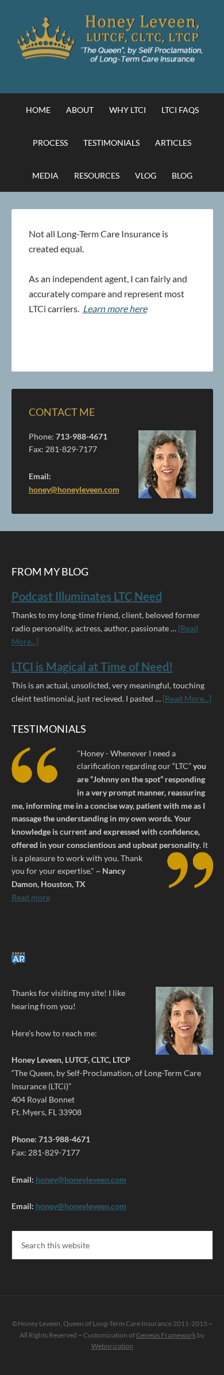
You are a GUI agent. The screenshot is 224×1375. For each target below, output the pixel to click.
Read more (30, 897)
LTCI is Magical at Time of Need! (92, 666)
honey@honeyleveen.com (74, 489)
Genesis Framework (166, 1335)
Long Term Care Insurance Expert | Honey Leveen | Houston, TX (112, 40)
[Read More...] (187, 698)
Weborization (112, 1346)
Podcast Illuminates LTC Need (86, 596)
